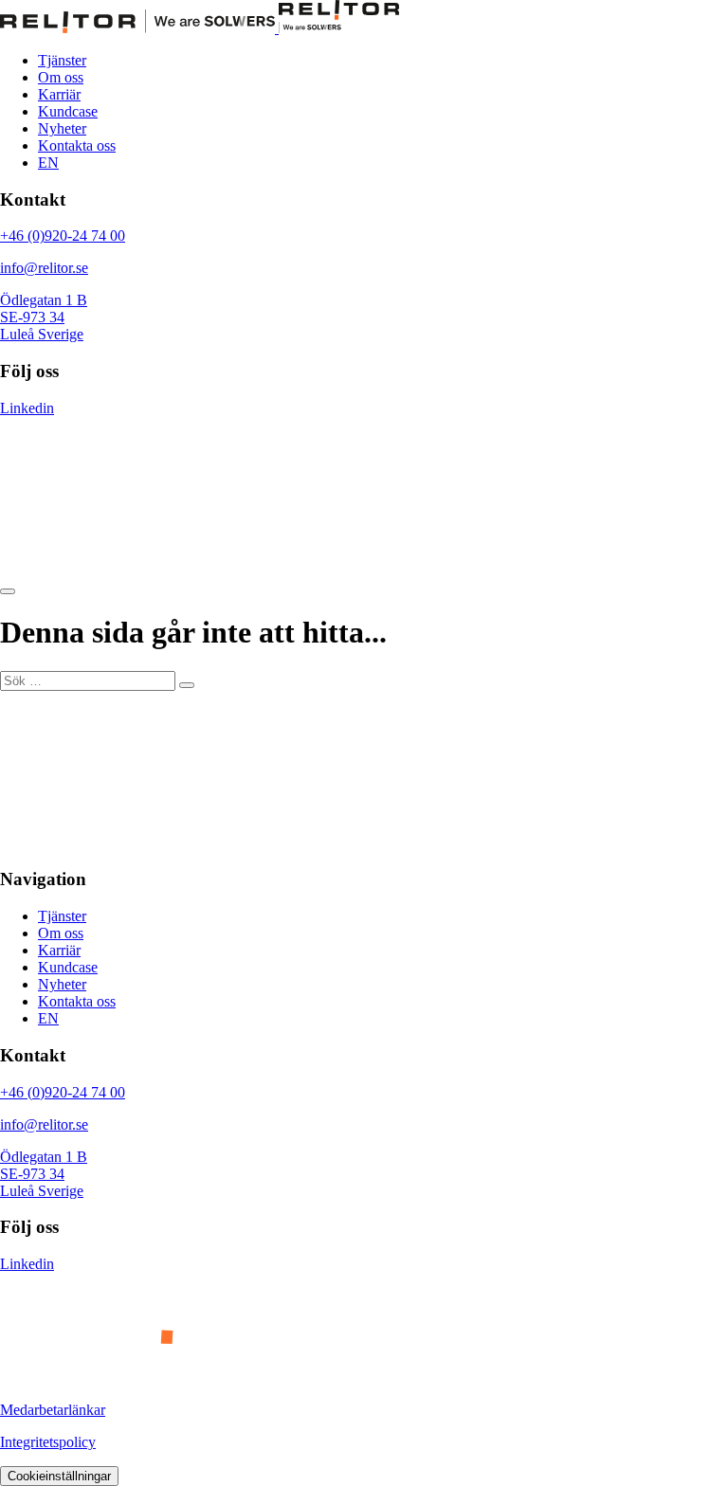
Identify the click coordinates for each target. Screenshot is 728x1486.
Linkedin (27, 408)
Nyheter (62, 128)
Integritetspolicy (48, 1442)
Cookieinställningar (59, 1476)
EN (48, 162)
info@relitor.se (44, 268)
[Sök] (186, 685)
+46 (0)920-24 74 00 (62, 235)
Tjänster (62, 60)
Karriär (59, 94)
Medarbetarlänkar (52, 1410)
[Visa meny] (7, 591)
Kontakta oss (77, 145)
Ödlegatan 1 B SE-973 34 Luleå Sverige (43, 317)
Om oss (60, 77)
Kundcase (68, 111)
